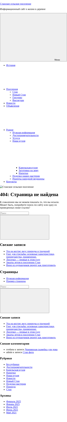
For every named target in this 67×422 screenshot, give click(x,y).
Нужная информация (23, 132)
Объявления (12, 106)
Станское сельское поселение (15, 3)
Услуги (16, 138)
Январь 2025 (13, 404)
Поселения (12, 89)
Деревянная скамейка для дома (41, 349)
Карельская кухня (28, 167)
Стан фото (28, 352)
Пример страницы (16, 281)
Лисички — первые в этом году (23, 259)
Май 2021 (11, 412)
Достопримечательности (25, 135)
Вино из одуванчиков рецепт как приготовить (31, 265)
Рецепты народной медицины (28, 178)
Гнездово (17, 97)
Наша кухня (12, 375)
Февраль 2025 (13, 401)
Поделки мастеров (16, 384)
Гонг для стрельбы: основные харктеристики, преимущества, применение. (30, 255)
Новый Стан (19, 94)
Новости (10, 103)
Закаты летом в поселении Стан (23, 262)
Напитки (23, 173)
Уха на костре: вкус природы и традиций (28, 251)
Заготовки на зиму (28, 170)
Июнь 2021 (12, 410)
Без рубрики (12, 364)
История (10, 65)
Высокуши (18, 100)
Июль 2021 (12, 407)
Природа (11, 386)
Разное (9, 129)
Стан (15, 92)
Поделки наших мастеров (26, 176)
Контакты (11, 181)
